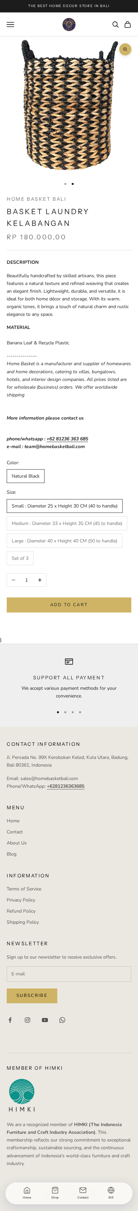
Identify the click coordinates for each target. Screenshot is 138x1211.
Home (13, 821)
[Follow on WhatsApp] (62, 1020)
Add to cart (69, 605)
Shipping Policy (23, 922)
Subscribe (32, 995)
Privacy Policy (21, 900)
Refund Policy (21, 911)
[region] (69, 679)
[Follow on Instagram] (27, 1020)
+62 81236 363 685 (67, 439)
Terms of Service (24, 889)
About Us (17, 843)
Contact (15, 832)
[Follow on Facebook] (10, 1020)
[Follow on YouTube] (45, 1020)
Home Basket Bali (36, 199)
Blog (11, 854)
